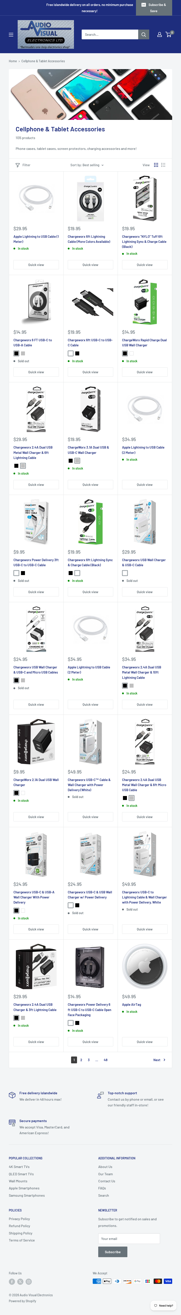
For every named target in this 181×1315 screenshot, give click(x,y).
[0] (168, 34)
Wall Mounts (18, 1181)
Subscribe (113, 1252)
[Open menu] (11, 34)
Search (103, 1195)
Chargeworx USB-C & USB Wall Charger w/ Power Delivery (90, 894)
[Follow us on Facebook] (12, 1282)
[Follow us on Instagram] (29, 1282)
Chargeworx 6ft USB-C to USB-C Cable (90, 342)
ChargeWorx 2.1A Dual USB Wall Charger (36, 782)
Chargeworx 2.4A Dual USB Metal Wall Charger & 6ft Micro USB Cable (144, 785)
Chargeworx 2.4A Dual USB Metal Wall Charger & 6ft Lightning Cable (33, 452)
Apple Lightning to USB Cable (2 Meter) (143, 449)
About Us (105, 1166)
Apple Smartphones (24, 1188)
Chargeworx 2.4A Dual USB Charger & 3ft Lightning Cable (35, 1006)
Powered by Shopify (22, 1301)
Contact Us (106, 1181)
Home (13, 61)
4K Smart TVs (19, 1166)
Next (156, 1060)
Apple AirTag (131, 1004)
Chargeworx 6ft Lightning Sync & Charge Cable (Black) (90, 562)
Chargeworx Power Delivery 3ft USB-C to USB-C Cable (36, 562)
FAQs (102, 1188)
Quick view (36, 265)
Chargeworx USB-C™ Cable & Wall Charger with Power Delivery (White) (89, 785)
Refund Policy (19, 1226)
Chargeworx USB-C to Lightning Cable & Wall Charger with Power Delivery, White (144, 897)
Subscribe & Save (157, 8)
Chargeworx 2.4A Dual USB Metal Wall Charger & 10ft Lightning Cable (141, 672)
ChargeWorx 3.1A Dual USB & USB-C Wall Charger (88, 449)
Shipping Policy (20, 1233)
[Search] (143, 34)
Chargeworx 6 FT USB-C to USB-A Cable (32, 342)
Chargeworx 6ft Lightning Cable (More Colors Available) (89, 238)
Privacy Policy (19, 1219)
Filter (26, 165)
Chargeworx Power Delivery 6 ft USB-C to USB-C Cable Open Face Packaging (89, 1009)
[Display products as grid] (156, 165)
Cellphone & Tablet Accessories (43, 61)
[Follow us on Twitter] (20, 1282)
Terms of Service (22, 1240)
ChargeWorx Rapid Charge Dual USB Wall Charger (144, 342)
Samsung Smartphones (27, 1195)
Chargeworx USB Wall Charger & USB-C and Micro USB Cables (35, 669)
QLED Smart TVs (21, 1174)
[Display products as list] (163, 165)
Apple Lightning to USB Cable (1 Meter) (36, 238)
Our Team (105, 1174)
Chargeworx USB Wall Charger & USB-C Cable (144, 562)
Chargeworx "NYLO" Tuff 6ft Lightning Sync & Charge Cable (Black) (144, 241)
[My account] (159, 34)
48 (105, 1060)
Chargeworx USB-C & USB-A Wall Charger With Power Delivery (34, 897)
